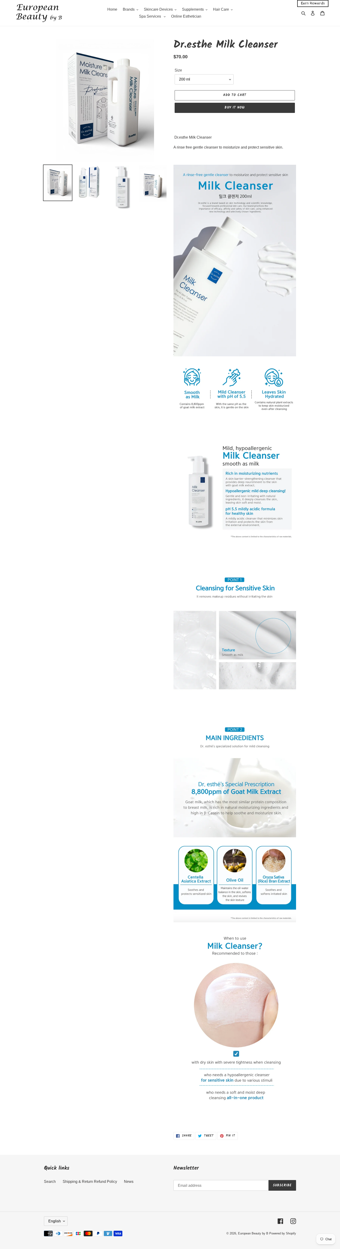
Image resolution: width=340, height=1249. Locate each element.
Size (178, 70)
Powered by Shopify (282, 1233)
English (54, 1221)
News (128, 1182)
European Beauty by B (253, 1233)
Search (50, 1182)
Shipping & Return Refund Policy (90, 1182)
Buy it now (235, 107)
